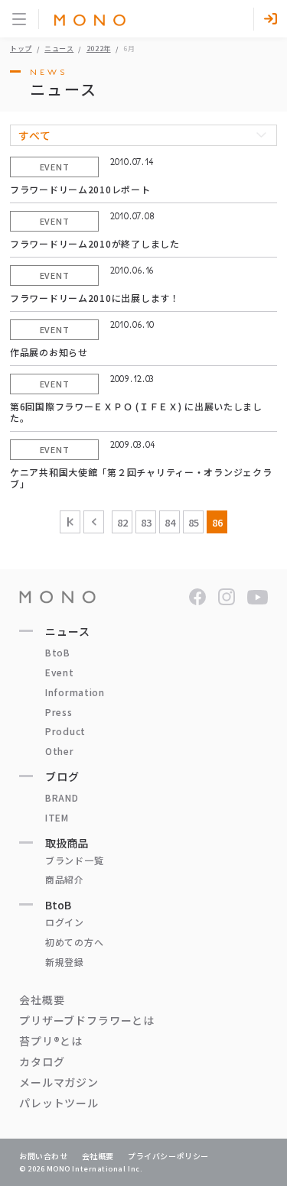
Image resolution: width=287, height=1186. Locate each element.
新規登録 (64, 961)
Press (59, 711)
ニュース (58, 48)
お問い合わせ (43, 1156)
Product (65, 730)
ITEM (57, 817)
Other (59, 750)
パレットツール (59, 1102)
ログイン (64, 921)
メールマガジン (59, 1082)
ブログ (62, 776)
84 (170, 522)
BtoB (57, 652)
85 (193, 522)
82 (122, 522)
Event (59, 672)
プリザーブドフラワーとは (87, 1020)
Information (75, 691)
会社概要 (41, 999)
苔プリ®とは (51, 1040)
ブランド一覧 (74, 860)
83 (146, 522)
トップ (21, 48)
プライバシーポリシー (168, 1156)
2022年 (98, 48)
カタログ (41, 1061)
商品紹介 (64, 879)
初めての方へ (74, 941)
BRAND (62, 797)
